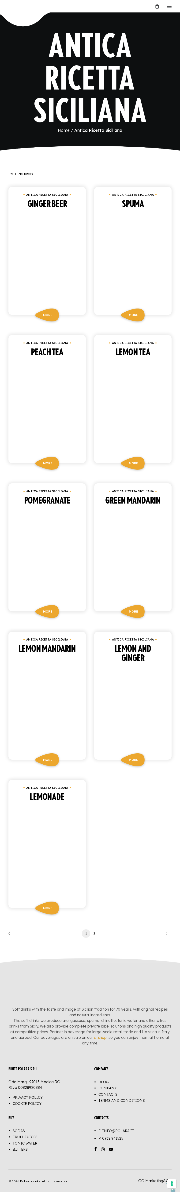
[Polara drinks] (13, 6)
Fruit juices (25, 1137)
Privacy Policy (28, 1097)
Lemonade (47, 797)
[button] (169, 6)
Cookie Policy (27, 1103)
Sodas (19, 1131)
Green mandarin (133, 501)
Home (64, 130)
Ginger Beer (47, 204)
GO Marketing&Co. (155, 1180)
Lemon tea (133, 352)
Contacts (107, 1094)
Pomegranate (47, 501)
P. (110, 1138)
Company (107, 1088)
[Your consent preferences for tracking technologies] (171, 1183)
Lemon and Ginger (133, 654)
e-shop (100, 1037)
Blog (103, 1082)
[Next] (165, 935)
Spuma (133, 204)
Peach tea (47, 352)
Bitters (20, 1149)
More (47, 315)
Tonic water (25, 1143)
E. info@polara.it (116, 1131)
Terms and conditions (121, 1100)
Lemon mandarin (47, 649)
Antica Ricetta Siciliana (47, 194)
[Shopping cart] (155, 6)
